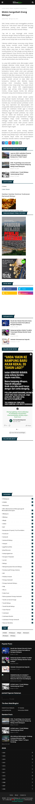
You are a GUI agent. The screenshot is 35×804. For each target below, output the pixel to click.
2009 (18, 779)
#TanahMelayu (13, 413)
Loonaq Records (6, 710)
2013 (18, 769)
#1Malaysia (18, 499)
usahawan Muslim (18, 616)
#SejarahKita (22, 413)
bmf (18, 527)
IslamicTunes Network (8, 708)
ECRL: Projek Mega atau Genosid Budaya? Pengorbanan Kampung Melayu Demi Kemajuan (20, 164)
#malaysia (18, 514)
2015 (18, 762)
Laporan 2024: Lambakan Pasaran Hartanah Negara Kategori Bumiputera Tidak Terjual (20, 155)
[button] (2, 390)
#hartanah (18, 505)
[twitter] (25, 289)
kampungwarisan (18, 553)
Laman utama (5, 8)
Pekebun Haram (18, 576)
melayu (18, 563)
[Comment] (9, 425)
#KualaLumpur (23, 415)
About (16, 795)
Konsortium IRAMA (23, 710)
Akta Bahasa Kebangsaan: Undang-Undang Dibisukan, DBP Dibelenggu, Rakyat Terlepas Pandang (21, 739)
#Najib (18, 520)
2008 (18, 782)
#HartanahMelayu (12, 415)
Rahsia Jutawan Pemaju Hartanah (18, 596)
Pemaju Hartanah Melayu (18, 583)
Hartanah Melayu (18, 540)
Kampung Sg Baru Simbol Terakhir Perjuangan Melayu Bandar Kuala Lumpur (21, 332)
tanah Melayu (18, 603)
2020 (18, 756)
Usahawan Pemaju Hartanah (18, 619)
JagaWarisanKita (18, 547)
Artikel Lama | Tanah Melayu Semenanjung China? (19, 173)
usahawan (18, 613)
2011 (18, 772)
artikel (18, 524)
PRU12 (18, 590)
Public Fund (18, 593)
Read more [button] (17, 417)
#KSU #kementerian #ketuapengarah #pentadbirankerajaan (17, 509)
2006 (18, 789)
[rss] (9, 293)
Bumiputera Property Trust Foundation (18, 530)
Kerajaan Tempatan (18, 557)
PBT (18, 573)
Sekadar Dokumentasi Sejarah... (20, 339)
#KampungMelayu (12, 412)
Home (11, 795)
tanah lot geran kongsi (18, 600)
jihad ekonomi (18, 550)
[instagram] (25, 293)
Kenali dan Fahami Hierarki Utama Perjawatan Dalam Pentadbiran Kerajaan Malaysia (21, 322)
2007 (18, 786)
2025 (18, 752)
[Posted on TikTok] (17, 409)
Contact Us (23, 795)
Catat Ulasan (6, 189)
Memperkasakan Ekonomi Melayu (18, 567)
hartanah (18, 537)
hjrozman (5, 19)
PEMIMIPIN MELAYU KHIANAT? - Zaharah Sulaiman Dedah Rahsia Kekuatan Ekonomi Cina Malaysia (20, 677)
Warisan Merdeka (18, 623)
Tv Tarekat (21, 708)
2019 (18, 759)
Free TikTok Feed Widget (18, 432)
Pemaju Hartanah (18, 580)
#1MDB (18, 502)
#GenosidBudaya (23, 412)
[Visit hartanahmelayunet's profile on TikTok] (11, 420)
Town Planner (18, 609)
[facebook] (9, 289)
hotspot (18, 543)
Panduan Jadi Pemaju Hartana (18, 570)
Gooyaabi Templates (17, 801)
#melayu (18, 517)
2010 (18, 776)
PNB (18, 586)
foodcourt (18, 533)
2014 (18, 766)
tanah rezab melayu (18, 606)
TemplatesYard (19, 800)
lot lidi (18, 560)
